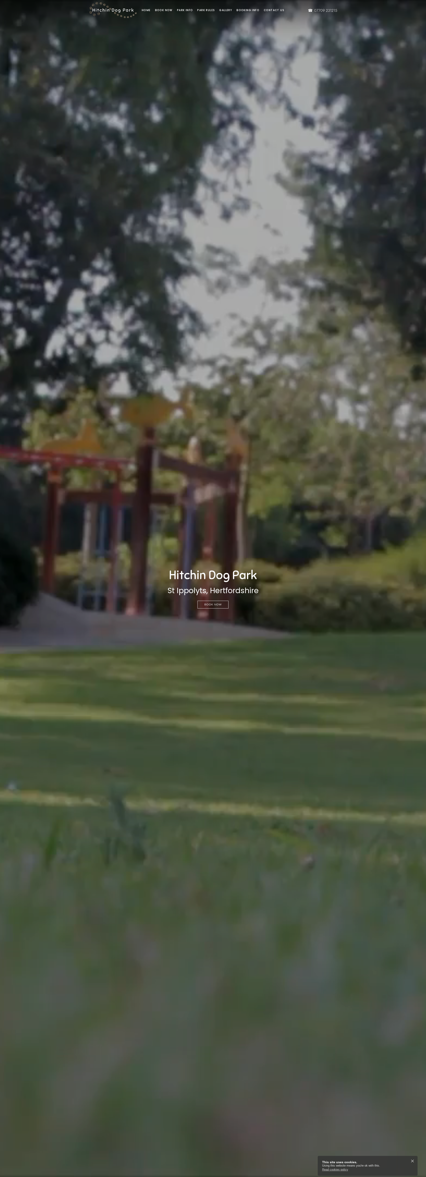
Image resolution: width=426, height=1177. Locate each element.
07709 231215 (322, 10)
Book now (164, 10)
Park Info (185, 10)
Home (146, 10)
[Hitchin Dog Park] (109, 10)
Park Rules (206, 10)
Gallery (225, 10)
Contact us (274, 10)
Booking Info (248, 10)
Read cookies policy (335, 1169)
